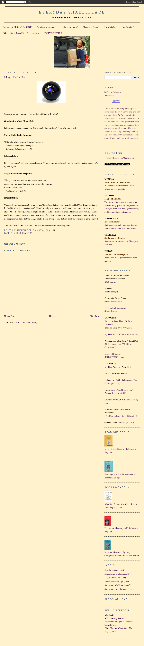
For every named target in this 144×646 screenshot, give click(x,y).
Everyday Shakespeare (72, 12)
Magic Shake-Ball (15, 77)
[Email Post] (53, 230)
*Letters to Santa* (91, 27)
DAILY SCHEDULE (53, 33)
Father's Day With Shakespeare (118, 379)
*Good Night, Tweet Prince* (15, 33)
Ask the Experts (111, 569)
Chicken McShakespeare (115, 308)
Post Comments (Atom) (26, 322)
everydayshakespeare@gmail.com (119, 157)
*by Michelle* (110, 27)
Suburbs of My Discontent (116, 585)
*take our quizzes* (69, 27)
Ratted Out (109, 373)
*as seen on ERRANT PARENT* (17, 27)
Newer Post (9, 316)
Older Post (94, 316)
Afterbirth (109, 615)
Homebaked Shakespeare (115, 573)
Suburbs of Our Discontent (116, 589)
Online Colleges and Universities (116, 101)
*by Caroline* (128, 27)
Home (52, 316)
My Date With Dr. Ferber (115, 334)
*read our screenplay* (47, 27)
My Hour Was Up (112, 367)
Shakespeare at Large (113, 581)
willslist (36, 33)
